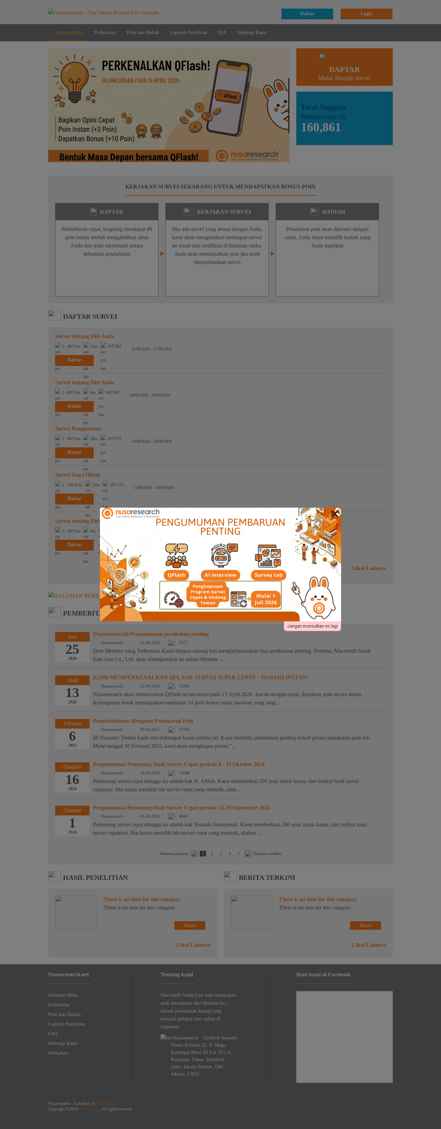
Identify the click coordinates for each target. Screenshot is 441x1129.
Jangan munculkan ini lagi (312, 626)
